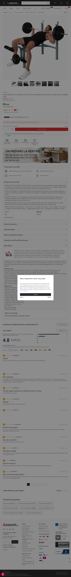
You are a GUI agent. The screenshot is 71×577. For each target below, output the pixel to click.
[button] (3, 574)
